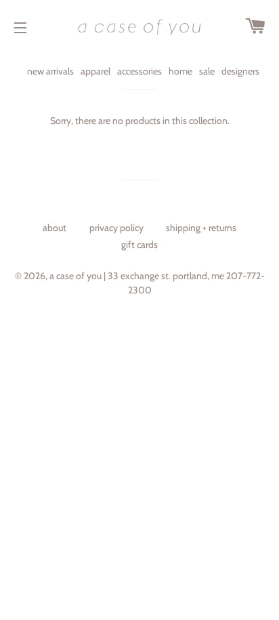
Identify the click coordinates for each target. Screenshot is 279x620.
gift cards (139, 245)
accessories (139, 71)
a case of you (75, 276)
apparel (95, 71)
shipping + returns (201, 228)
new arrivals (50, 71)
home (180, 71)
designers (240, 71)
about (54, 228)
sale (207, 71)
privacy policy (116, 228)
